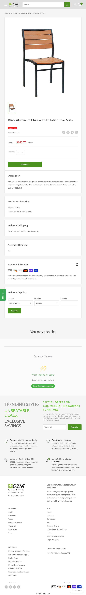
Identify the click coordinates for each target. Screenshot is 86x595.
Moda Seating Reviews (55, 536)
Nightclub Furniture (15, 561)
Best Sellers (12, 529)
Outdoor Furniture (15, 522)
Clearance (12, 526)
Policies (50, 533)
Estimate (14, 311)
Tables (10, 519)
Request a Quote (53, 540)
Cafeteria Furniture (15, 568)
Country (11, 298)
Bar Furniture (13, 558)
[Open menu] (5, 5)
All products (14, 13)
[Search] (67, 4)
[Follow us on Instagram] (14, 587)
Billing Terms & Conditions (57, 529)
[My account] (75, 4)
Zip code (64, 298)
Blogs (10, 533)
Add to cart (25, 164)
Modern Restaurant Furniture (18, 551)
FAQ (48, 522)
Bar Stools (12, 515)
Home (6, 13)
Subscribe (74, 427)
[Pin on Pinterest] (68, 132)
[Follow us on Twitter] (10, 587)
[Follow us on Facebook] (6, 587)
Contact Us (51, 519)
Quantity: (11, 152)
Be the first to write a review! (43, 386)
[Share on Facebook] (63, 132)
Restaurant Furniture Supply (18, 555)
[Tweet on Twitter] (72, 132)
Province (37, 298)
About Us (50, 515)
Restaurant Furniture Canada (18, 572)
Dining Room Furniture (16, 565)
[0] (79, 4)
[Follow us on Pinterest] (18, 587)
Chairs (10, 512)
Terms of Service (53, 526)
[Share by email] (76, 132)
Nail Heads (12, 575)
